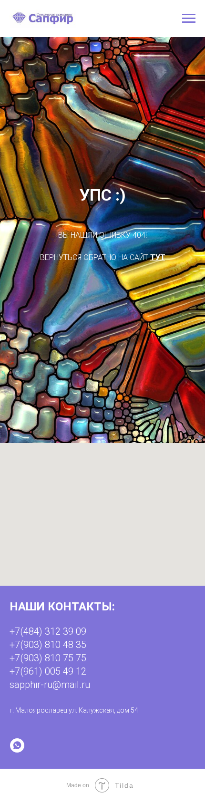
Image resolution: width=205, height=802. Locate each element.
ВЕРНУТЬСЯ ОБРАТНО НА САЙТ (95, 436)
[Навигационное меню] (188, 18)
